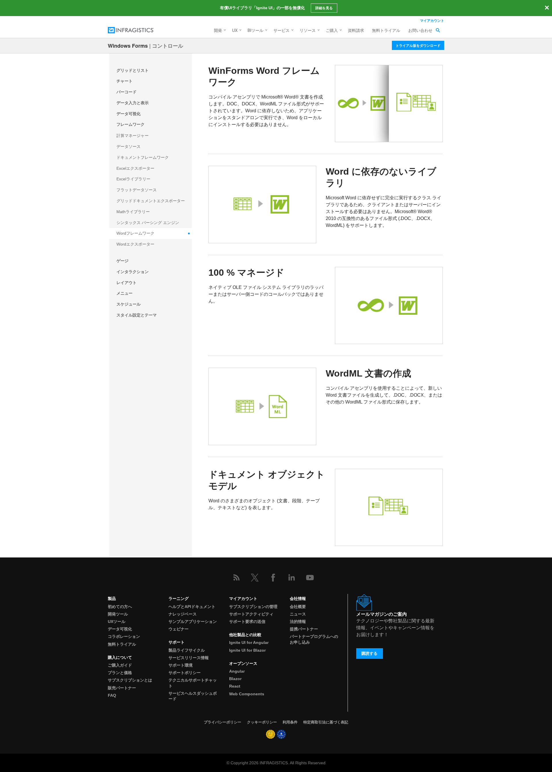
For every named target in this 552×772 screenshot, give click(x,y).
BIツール (255, 30)
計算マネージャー (132, 135)
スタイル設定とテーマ (136, 315)
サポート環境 (180, 665)
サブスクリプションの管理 (253, 606)
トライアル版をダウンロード (418, 45)
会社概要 (298, 606)
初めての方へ (120, 606)
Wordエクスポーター (135, 244)
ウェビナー (178, 629)
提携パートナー (304, 629)
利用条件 (290, 722)
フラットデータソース (136, 190)
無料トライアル (386, 30)
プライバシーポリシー (222, 722)
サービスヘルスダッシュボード (192, 696)
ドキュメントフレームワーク (142, 157)
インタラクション (132, 271)
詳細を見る (324, 8)
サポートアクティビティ (251, 614)
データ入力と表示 (132, 103)
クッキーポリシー (262, 722)
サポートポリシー (184, 672)
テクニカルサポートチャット (192, 683)
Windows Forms (128, 45)
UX (234, 30)
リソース (308, 30)
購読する (369, 653)
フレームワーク (130, 124)
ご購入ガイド (120, 665)
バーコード (126, 92)
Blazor (235, 678)
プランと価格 (120, 672)
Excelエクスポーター (135, 168)
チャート (124, 81)
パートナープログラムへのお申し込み (314, 639)
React (234, 686)
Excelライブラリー (133, 179)
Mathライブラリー (133, 211)
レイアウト (126, 282)
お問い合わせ (420, 30)
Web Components (246, 694)
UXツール (116, 621)
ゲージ (122, 260)
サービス (281, 30)
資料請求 (356, 30)
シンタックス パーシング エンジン (147, 222)
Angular (237, 671)
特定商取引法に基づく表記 (325, 722)
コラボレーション (124, 636)
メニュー (124, 293)
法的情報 (298, 621)
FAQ (112, 695)
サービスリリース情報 (188, 657)
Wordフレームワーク (135, 233)
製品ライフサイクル (186, 650)
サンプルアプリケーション (192, 621)
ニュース (298, 614)
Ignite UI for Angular (249, 642)
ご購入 (332, 30)
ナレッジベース (182, 614)
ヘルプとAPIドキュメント (191, 606)
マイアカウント (432, 20)
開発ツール (118, 614)
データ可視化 (128, 113)
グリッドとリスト (132, 70)
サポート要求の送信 (247, 621)
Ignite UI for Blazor (247, 650)
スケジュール (128, 304)
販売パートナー (122, 688)
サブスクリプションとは (130, 680)
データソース (128, 146)
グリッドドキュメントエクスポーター (150, 200)
